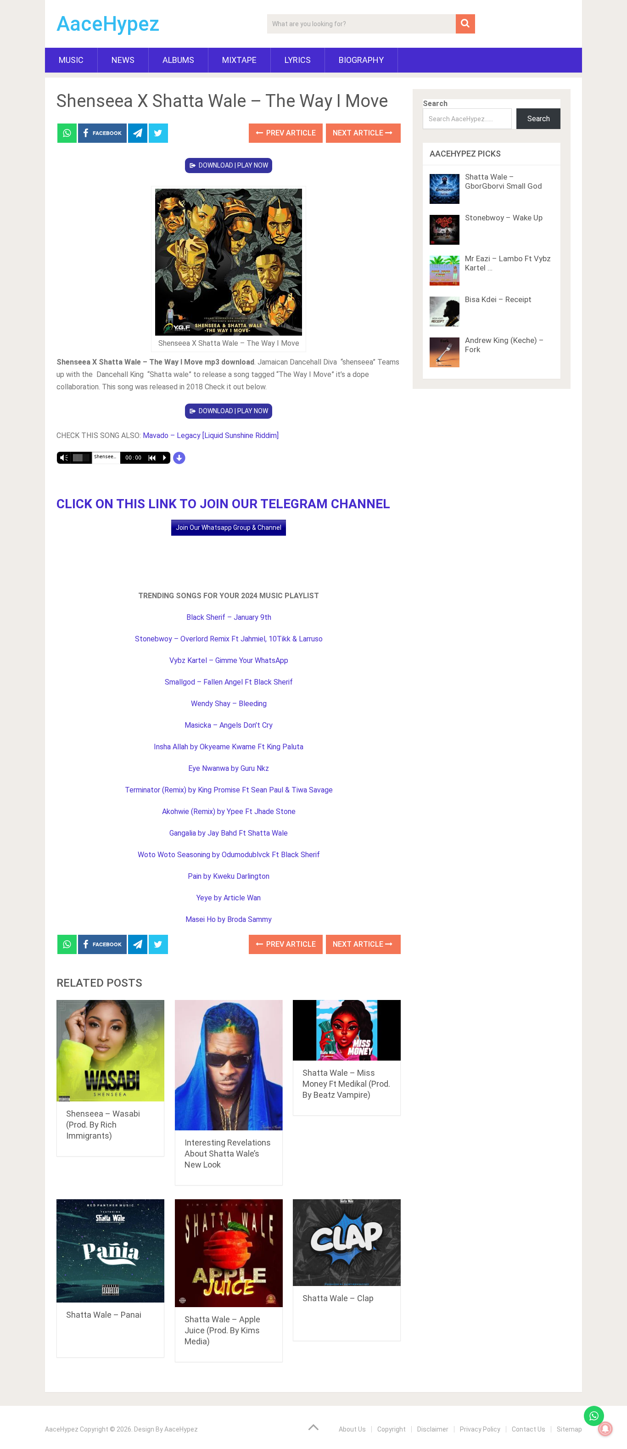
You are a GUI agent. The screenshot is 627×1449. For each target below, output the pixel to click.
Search (435, 103)
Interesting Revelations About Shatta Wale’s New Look (228, 1153)
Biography (361, 60)
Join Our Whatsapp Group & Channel (228, 527)
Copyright (391, 1429)
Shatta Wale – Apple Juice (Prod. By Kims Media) (222, 1330)
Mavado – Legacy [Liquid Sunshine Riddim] (211, 435)
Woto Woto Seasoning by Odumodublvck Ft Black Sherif (229, 854)
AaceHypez (108, 24)
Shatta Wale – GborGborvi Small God (503, 181)
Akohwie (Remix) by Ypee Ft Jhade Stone (229, 811)
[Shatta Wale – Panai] (110, 1251)
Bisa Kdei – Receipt (498, 299)
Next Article (359, 133)
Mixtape (239, 60)
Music (71, 60)
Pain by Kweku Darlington (228, 876)
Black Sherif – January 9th (228, 617)
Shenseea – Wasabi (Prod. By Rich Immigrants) (103, 1124)
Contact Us (528, 1429)
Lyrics (298, 60)
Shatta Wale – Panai (103, 1315)
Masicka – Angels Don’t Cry (229, 725)
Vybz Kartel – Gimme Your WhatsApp (228, 660)
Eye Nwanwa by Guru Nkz (228, 768)
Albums (178, 60)
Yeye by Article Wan (228, 897)
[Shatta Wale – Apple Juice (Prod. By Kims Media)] (229, 1253)
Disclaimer (432, 1429)
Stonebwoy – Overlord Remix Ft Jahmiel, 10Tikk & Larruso (229, 639)
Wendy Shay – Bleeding (229, 703)
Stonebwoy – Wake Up (504, 217)
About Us (352, 1429)
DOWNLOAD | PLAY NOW (233, 165)
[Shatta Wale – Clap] (347, 1242)
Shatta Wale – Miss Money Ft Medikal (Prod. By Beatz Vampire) (346, 1084)
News (123, 60)
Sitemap (569, 1429)
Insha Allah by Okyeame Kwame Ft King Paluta (228, 746)
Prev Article (290, 133)
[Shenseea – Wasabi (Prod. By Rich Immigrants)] (110, 1050)
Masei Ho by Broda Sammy (228, 919)
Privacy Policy (480, 1429)
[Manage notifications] (605, 1428)
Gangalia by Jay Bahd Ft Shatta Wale (228, 833)
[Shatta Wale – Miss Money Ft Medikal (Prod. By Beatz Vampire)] (347, 1030)
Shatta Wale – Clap (338, 1298)
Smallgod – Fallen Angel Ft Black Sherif (229, 682)
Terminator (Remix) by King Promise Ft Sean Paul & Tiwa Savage (229, 790)
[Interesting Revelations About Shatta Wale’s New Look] (229, 1065)
